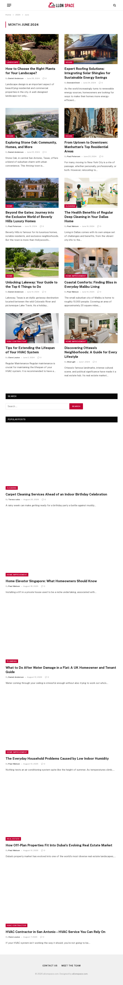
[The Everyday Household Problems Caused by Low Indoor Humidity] (62, 722)
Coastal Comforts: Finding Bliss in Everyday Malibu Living (90, 284)
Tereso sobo (14, 499)
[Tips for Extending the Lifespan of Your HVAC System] (32, 328)
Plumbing (12, 661)
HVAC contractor (16, 341)
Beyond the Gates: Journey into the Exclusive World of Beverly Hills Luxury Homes (29, 217)
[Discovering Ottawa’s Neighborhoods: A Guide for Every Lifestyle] (91, 328)
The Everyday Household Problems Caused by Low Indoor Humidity (57, 758)
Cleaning (70, 206)
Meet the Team (71, 965)
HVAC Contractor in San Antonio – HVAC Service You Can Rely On (55, 932)
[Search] (114, 5)
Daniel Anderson (16, 78)
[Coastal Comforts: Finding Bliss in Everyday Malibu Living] (91, 263)
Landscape (12, 62)
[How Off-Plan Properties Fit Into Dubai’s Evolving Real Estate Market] (62, 809)
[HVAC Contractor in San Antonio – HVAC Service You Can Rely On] (62, 895)
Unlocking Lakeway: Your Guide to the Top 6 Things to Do (31, 284)
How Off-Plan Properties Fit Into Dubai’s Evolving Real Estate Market (59, 845)
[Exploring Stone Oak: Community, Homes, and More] (32, 123)
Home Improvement (76, 276)
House (69, 62)
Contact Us (49, 965)
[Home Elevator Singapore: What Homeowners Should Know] (62, 544)
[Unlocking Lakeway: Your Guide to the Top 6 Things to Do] (32, 263)
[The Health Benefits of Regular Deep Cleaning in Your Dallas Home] (91, 193)
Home (9, 206)
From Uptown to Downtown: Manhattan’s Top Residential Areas (86, 147)
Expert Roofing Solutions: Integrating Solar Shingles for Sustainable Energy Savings (87, 73)
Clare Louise (14, 357)
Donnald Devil (73, 83)
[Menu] (9, 5)
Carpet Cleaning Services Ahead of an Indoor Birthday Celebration (56, 494)
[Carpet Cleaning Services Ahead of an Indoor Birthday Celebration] (62, 458)
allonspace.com (80, 974)
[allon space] (61, 5)
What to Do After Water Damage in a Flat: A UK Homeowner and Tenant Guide (61, 670)
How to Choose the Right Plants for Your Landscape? (30, 71)
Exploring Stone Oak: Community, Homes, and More (31, 145)
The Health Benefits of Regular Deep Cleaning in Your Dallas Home (88, 217)
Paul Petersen (73, 156)
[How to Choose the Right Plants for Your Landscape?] (32, 49)
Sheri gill (71, 362)
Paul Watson (73, 226)
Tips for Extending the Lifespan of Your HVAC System (30, 350)
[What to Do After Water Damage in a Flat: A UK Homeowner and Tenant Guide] (62, 631)
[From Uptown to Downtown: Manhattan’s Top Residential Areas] (91, 123)
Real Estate (13, 839)
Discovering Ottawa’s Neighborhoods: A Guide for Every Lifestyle (90, 352)
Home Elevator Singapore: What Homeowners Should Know (51, 581)
